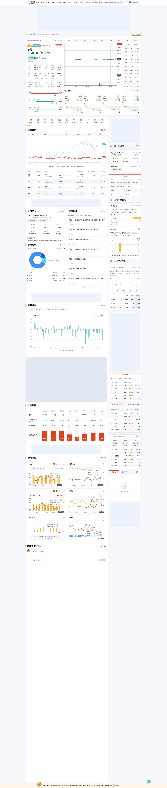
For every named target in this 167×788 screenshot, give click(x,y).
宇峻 (116, 398)
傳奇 (116, 395)
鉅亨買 (88, 2)
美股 (53, 2)
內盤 (125, 86)
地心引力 (117, 416)
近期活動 (125, 176)
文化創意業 (36, 46)
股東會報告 (43, 220)
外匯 (70, 2)
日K (77, 40)
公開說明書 (32, 220)
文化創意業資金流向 (133, 405)
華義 (116, 389)
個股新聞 (71, 215)
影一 (116, 419)
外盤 (138, 86)
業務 (34, 248)
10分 (110, 40)
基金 (64, 2)
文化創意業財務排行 (119, 436)
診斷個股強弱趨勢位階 (51, 34)
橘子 (116, 392)
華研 (116, 462)
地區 (29, 248)
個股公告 (79, 215)
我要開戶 (45, 46)
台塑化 (124, 96)
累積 (101, 315)
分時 (69, 40)
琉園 (116, 426)
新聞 (42, 2)
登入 (132, 2)
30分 (126, 40)
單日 (96, 315)
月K (94, 40)
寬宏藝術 (117, 456)
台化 (104, 96)
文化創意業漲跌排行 (117, 405)
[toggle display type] (64, 464)
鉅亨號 (94, 2)
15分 (118, 40)
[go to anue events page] (127, 2)
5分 (102, 40)
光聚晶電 (117, 429)
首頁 (37, 2)
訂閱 (100, 2)
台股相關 (87, 215)
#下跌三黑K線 (117, 169)
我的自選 (114, 472)
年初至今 (136, 409)
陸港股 (59, 2)
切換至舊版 (59, 40)
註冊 (136, 2)
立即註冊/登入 (125, 492)
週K (85, 40)
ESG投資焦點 (136, 34)
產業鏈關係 (125, 374)
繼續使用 (117, 785)
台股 (47, 2)
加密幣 (81, 2)
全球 (75, 2)
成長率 (58, 464)
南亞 (66, 96)
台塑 (85, 96)
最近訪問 (124, 472)
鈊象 (116, 385)
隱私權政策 (107, 785)
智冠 (39, 34)
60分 (135, 40)
